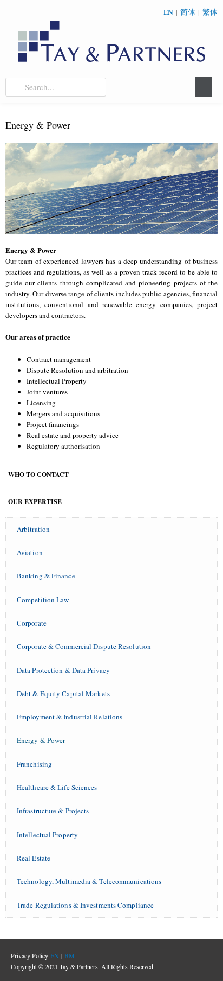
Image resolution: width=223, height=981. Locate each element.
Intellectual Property (47, 834)
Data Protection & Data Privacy (63, 670)
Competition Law (43, 599)
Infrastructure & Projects (53, 811)
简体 (187, 12)
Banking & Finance (46, 576)
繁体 (210, 12)
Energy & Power (41, 740)
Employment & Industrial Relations (69, 717)
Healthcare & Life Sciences (57, 787)
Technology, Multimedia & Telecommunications (89, 881)
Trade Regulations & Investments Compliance (85, 905)
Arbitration (33, 529)
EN (168, 12)
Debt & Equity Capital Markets (63, 693)
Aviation (30, 552)
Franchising (34, 764)
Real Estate (33, 858)
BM (69, 955)
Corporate (32, 623)
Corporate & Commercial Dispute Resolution (84, 646)
